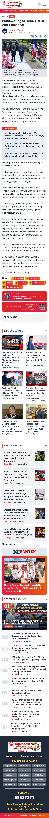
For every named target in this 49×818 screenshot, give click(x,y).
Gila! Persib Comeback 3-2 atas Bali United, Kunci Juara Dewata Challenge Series (28, 648)
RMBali (24, 780)
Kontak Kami (37, 804)
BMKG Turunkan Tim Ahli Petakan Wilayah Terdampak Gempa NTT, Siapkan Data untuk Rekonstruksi (26, 702)
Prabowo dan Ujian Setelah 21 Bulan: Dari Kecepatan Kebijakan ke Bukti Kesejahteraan (28, 681)
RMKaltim (39, 780)
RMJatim (24, 770)
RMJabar (10, 770)
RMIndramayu (39, 784)
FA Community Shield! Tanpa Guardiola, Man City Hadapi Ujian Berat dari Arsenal (26, 636)
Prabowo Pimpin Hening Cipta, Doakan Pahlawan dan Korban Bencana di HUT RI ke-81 (25, 714)
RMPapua (24, 784)
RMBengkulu (10, 780)
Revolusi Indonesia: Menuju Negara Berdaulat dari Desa (28, 691)
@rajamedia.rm (9, 544)
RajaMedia (10, 765)
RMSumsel (39, 770)
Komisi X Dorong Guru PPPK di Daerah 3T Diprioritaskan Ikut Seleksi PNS (23, 622)
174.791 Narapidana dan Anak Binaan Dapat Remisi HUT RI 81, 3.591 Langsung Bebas (28, 726)
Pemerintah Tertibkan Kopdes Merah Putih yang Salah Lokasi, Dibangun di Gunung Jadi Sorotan (28, 669)
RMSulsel (39, 775)
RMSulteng (24, 775)
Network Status (13, 804)
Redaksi (26, 804)
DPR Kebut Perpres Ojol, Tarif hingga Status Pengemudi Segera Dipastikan (29, 658)
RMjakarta (39, 765)
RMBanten (24, 765)
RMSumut (9, 775)
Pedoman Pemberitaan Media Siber (24, 809)
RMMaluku (10, 784)
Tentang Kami (24, 806)
